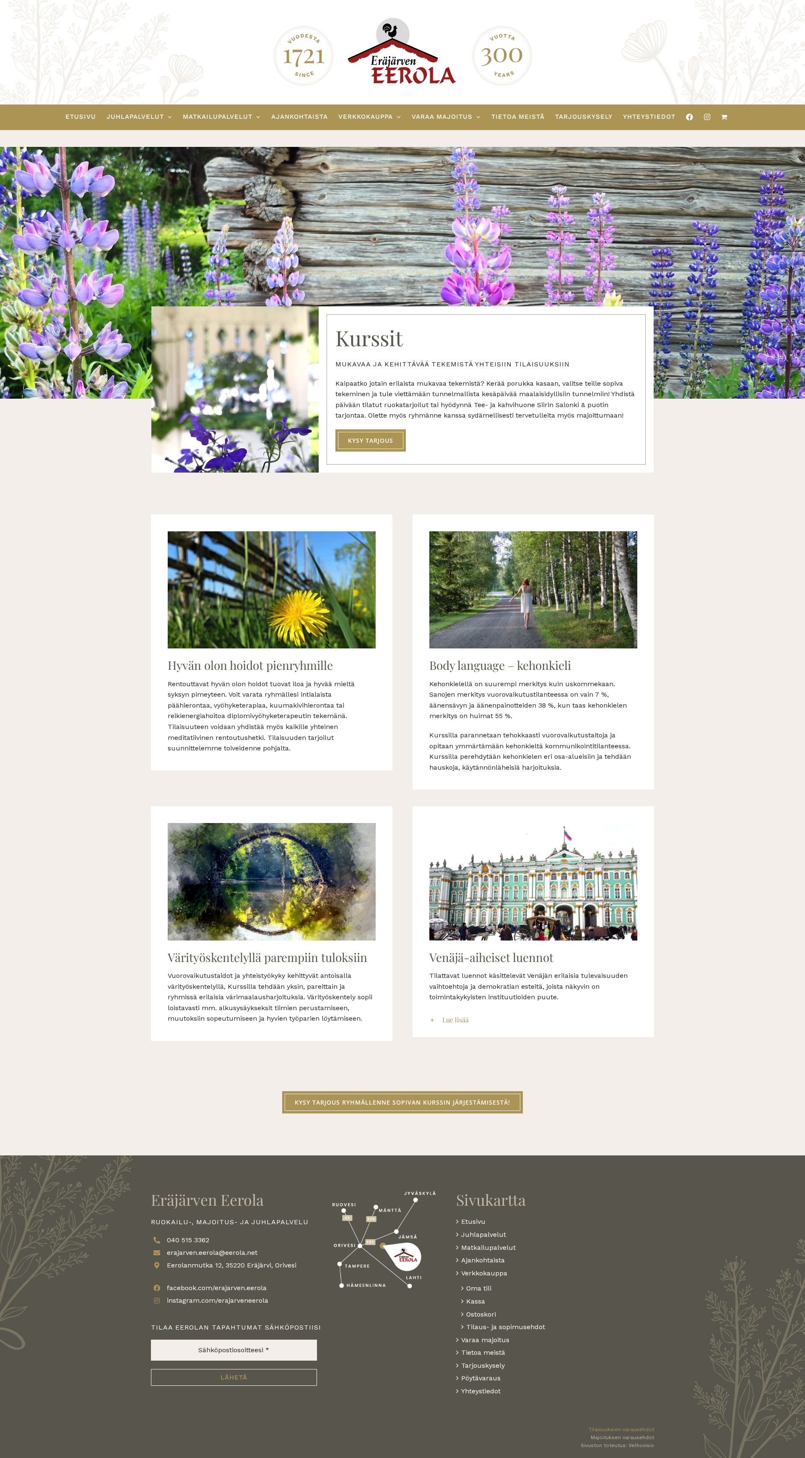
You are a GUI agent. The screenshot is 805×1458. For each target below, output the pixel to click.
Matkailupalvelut (488, 1248)
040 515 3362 (188, 1240)
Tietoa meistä (483, 1352)
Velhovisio (641, 1445)
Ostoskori (481, 1314)
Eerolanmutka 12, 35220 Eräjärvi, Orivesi (231, 1265)
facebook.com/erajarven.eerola (217, 1288)
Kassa (475, 1301)
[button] (533, 1020)
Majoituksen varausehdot (622, 1437)
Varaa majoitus (485, 1340)
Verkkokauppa (484, 1273)
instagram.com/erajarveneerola (217, 1300)
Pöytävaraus (481, 1378)
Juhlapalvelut (483, 1235)
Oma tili (478, 1288)
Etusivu (473, 1221)
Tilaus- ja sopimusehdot (505, 1327)
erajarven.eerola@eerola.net (212, 1253)
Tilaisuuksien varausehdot (621, 1429)
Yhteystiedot (481, 1391)
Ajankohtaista (483, 1260)
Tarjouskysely (483, 1365)
